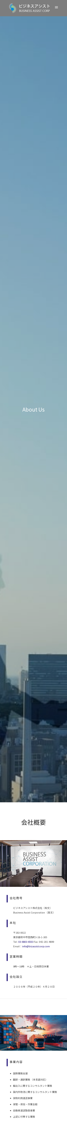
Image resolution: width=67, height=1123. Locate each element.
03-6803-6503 (25, 941)
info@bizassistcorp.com (36, 946)
